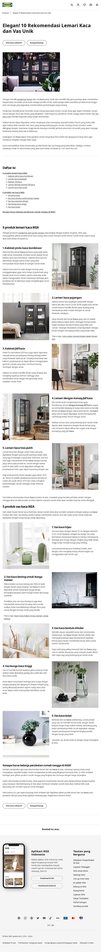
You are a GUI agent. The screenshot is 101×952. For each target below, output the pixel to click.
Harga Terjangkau (80, 898)
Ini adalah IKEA (79, 882)
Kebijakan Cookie (87, 943)
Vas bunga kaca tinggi (17, 204)
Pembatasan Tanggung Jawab (30, 943)
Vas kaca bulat (14, 207)
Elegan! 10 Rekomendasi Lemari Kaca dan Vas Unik (32, 13)
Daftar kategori (80, 902)
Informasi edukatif (14, 43)
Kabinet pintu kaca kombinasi (20, 176)
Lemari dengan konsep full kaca (21, 184)
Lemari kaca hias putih (17, 187)
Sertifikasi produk (80, 906)
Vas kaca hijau (14, 195)
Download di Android (47, 886)
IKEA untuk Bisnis (80, 871)
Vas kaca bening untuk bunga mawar (23, 198)
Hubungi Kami (79, 875)
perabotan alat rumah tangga (31, 233)
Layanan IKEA (79, 894)
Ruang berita (78, 890)
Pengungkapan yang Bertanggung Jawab (61, 943)
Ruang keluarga (36, 43)
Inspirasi (5, 13)
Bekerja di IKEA (79, 886)
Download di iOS (47, 878)
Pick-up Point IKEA (81, 878)
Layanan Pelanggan (81, 867)
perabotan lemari (24, 99)
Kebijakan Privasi (9, 943)
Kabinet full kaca (15, 182)
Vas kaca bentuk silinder (18, 201)
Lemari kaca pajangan (17, 179)
